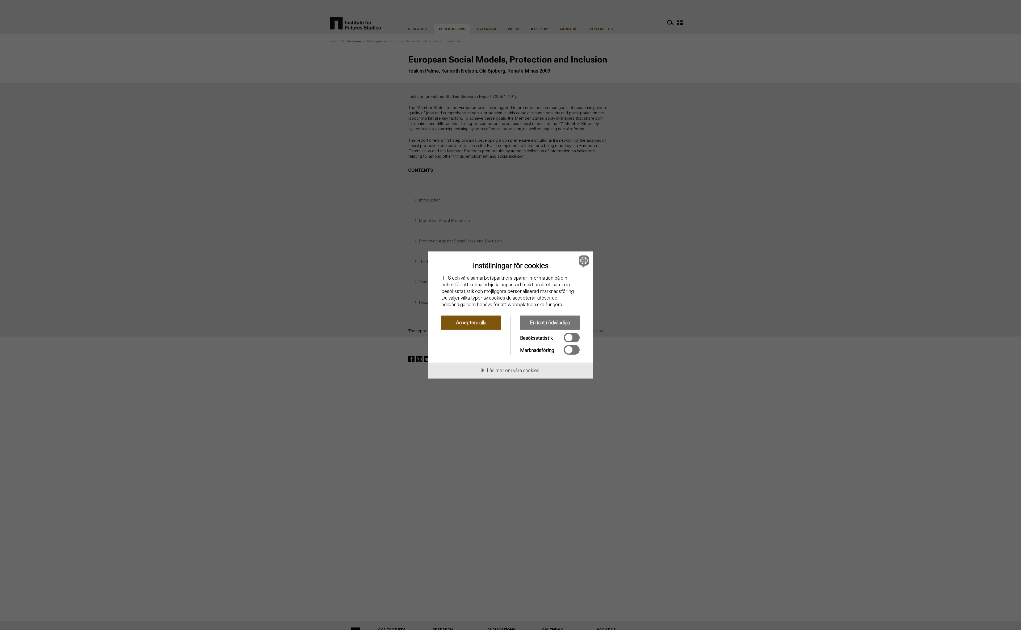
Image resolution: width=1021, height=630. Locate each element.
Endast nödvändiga (550, 322)
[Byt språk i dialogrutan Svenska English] (583, 261)
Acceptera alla (471, 322)
